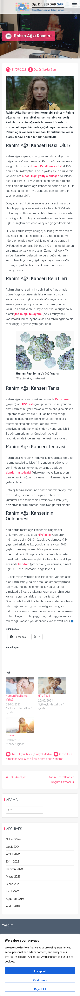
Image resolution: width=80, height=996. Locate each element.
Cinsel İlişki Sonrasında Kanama (43, 758)
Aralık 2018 (13, 906)
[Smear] (20, 725)
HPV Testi (44, 695)
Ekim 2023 (12, 861)
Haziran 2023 (14, 869)
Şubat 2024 (13, 839)
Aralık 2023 (13, 854)
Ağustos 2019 (15, 899)
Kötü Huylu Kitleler (22, 754)
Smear (10, 735)
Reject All (40, 989)
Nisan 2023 (13, 884)
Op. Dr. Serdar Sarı (45, 69)
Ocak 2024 (13, 846)
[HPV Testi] (52, 685)
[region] (40, 965)
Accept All (40, 971)
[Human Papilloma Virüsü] (20, 685)
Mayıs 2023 (13, 876)
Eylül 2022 (12, 891)
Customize (40, 980)
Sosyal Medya (43, 754)
